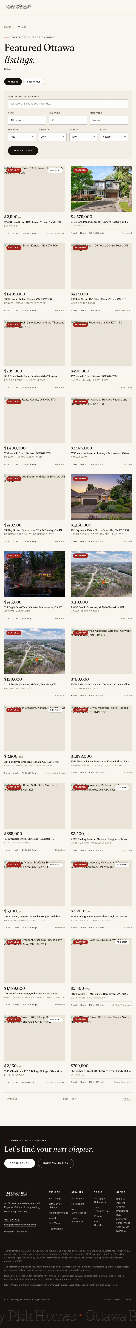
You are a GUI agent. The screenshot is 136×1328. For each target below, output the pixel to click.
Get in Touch (19, 1163)
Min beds (13, 129)
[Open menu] (129, 7)
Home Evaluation (55, 1163)
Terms (117, 1299)
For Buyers (78, 1198)
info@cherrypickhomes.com (20, 1224)
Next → (127, 1098)
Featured (13, 81)
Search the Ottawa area (23, 96)
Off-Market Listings (55, 1205)
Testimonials (56, 1228)
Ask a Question (99, 1223)
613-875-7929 (12, 1219)
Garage (74, 129)
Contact (98, 1216)
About (52, 1218)
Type (11, 113)
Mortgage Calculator (100, 1200)
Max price (96, 113)
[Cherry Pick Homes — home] (18, 7)
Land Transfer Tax (101, 1209)
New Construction (79, 1211)
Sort (103, 129)
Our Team (55, 1223)
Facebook (22, 1231)
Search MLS (33, 81)
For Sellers (78, 1203)
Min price (54, 113)
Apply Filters (23, 150)
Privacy (106, 1299)
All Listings (55, 1198)
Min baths (45, 129)
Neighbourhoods (58, 1212)
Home (8, 27)
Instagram (9, 1231)
